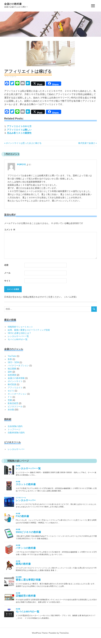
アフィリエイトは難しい (19, 129)
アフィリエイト (11, 76)
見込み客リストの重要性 (19, 133)
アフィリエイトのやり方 (19, 126)
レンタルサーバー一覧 (18, 336)
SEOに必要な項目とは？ (19, 333)
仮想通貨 (12, 375)
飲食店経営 (13, 403)
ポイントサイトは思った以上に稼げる (24, 143)
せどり (11, 391)
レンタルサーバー (16, 449)
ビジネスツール (15, 406)
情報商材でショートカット (20, 327)
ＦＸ (10, 397)
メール (7, 273)
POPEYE (21, 164)
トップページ (14, 429)
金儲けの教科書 (13, 3)
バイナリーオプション (18, 365)
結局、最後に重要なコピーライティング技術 (29, 330)
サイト (7, 281)
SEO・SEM (13, 362)
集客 (10, 359)
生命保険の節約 (15, 426)
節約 (10, 372)
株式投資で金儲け (86, 143)
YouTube (12, 356)
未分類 (11, 409)
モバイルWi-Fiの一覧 (17, 339)
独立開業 (12, 369)
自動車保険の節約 (16, 432)
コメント (9, 229)
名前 (6, 265)
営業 (10, 400)
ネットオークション (17, 394)
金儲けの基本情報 (16, 378)
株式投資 (12, 384)
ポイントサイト (15, 381)
